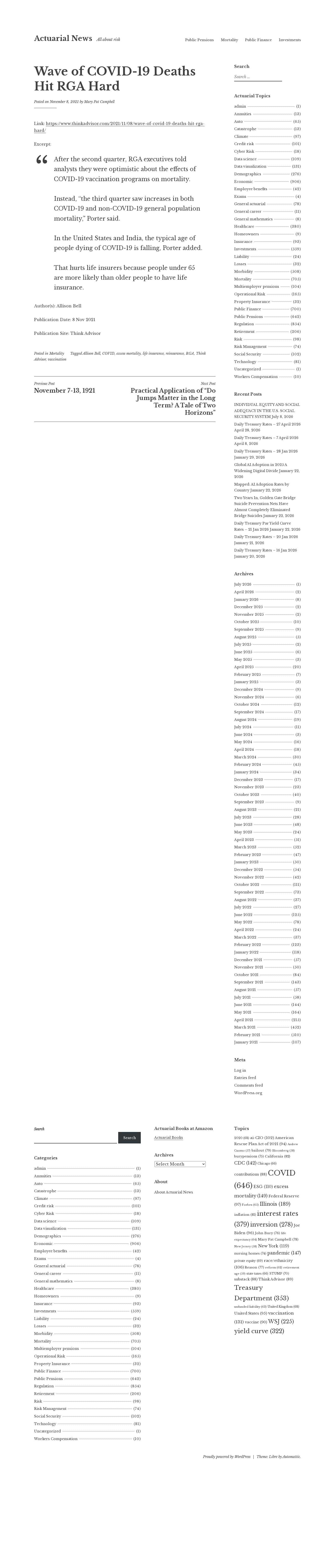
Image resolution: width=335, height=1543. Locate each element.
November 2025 (249, 614)
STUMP (279, 1273)
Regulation (244, 324)
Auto (238, 121)
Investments (290, 40)
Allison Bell (91, 353)
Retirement (244, 331)
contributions (250, 1174)
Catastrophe (245, 129)
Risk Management (250, 346)
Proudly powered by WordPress (226, 1457)
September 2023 (249, 802)
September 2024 (249, 712)
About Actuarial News (173, 1192)
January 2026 (246, 599)
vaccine (256, 1322)
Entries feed (245, 1078)
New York (273, 1245)
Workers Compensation (256, 377)
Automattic (291, 1457)
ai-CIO (262, 1137)
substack (246, 1279)
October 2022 (246, 884)
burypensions (249, 1156)
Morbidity (243, 271)
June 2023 (243, 824)
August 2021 (245, 990)
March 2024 (245, 757)
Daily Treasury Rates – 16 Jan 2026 (265, 550)
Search (129, 1138)
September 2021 (248, 982)
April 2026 (244, 592)
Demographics (247, 174)
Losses (240, 264)
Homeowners (246, 234)
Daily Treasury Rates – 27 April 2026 (267, 424)
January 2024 (246, 772)
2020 (241, 1138)
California (277, 1156)
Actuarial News (63, 38)
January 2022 (246, 952)
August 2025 (245, 637)
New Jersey (245, 1246)
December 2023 (248, 780)
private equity (248, 1261)
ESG (263, 1186)
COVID (108, 353)
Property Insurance (252, 302)
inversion (271, 1224)
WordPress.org (248, 1093)
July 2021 (242, 997)
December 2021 (248, 960)
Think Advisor (275, 1279)
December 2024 (248, 689)
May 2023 (243, 832)
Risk (238, 339)
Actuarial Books (168, 1137)
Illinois (275, 1204)
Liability (241, 256)
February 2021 (247, 1035)
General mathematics (253, 219)
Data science (245, 159)
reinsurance (175, 353)
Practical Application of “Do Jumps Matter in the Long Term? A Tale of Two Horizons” (173, 398)
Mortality (229, 40)
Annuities (242, 114)
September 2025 (249, 629)
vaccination (57, 359)
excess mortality (128, 353)
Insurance (243, 241)
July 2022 (242, 907)
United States (250, 1313)
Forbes (250, 1204)
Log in (240, 1070)
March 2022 (245, 937)
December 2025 (248, 607)
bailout (261, 1150)
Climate (241, 136)
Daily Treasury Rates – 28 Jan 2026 (266, 451)
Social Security (247, 354)
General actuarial (249, 204)
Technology (245, 362)
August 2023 (245, 809)
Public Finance (258, 40)
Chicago (267, 1163)
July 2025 (242, 644)
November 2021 (248, 967)
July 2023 (242, 817)
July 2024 (242, 727)
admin (240, 106)
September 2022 (249, 892)
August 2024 (245, 719)
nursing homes (250, 1253)
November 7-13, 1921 (64, 387)
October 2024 (246, 704)
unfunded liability (250, 1306)
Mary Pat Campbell (99, 102)
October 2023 (246, 794)
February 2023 (247, 855)
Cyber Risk (244, 151)
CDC (245, 1163)
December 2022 (248, 869)
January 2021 (246, 1042)
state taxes (257, 1273)
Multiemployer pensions (256, 286)
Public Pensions (199, 40)
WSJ (281, 1321)
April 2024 (244, 749)
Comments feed (248, 1085)
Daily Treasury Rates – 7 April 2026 (266, 438)
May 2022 (243, 922)
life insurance (153, 353)
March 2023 (245, 847)
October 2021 (246, 975)
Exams (240, 196)
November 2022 (249, 877)
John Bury (267, 1233)
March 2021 (245, 1027)
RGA (190, 353)
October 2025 (246, 622)
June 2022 (243, 915)
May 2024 (243, 742)
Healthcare (244, 226)
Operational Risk (249, 294)
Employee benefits (250, 189)
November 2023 (249, 787)
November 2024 (249, 697)
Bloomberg (283, 1150)
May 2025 (243, 659)
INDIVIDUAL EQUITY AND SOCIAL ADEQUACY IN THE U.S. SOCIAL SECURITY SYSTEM (267, 410)
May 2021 (242, 1012)
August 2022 (245, 900)
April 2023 (244, 840)
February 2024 (247, 764)
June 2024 (243, 734)
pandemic (284, 1253)
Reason (254, 1267)
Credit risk (244, 144)
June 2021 (243, 1005)
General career (247, 211)
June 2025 (243, 652)
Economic (243, 181)
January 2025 (246, 682)
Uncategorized (247, 369)
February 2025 (247, 674)
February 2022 (247, 944)
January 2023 (246, 862)
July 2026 (242, 584)
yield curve (259, 1331)
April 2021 (243, 1020)
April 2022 (244, 930)
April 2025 (244, 667)
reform (273, 1267)
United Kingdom (283, 1306)
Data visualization (250, 166)
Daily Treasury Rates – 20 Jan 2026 (266, 537)
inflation (245, 1215)
